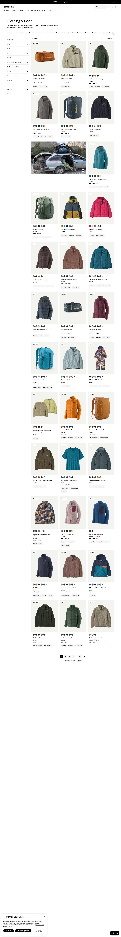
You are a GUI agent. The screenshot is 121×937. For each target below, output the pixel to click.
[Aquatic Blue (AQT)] (44, 584)
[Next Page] (85, 656)
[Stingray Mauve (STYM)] (98, 126)
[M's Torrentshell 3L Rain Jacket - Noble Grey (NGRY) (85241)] (44, 107)
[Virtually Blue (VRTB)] (62, 377)
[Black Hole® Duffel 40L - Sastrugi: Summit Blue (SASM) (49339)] (73, 308)
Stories (11, 2)
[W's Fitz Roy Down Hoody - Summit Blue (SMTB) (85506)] (44, 308)
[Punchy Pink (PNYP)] (90, 226)
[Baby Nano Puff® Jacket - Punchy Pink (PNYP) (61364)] (101, 208)
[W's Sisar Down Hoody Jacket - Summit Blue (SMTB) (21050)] (101, 459)
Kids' (27, 10)
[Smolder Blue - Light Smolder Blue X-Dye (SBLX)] (67, 477)
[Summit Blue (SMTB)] (34, 326)
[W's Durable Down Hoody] (44, 277)
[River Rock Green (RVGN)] (72, 276)
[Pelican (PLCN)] (67, 75)
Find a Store (114, 2)
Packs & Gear (35, 10)
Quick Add (72, 70)
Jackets (9, 33)
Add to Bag (44, 70)
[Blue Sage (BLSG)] (98, 176)
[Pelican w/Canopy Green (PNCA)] (62, 75)
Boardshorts (72, 33)
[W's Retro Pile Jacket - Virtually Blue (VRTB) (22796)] (73, 358)
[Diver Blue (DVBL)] (100, 377)
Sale (50, 10)
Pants (58, 33)
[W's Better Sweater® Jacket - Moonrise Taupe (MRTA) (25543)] (73, 258)
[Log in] (112, 7)
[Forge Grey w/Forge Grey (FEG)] (70, 635)
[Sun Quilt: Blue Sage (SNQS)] (39, 531)
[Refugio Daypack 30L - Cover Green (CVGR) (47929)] (44, 208)
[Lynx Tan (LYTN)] (62, 226)
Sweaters (39, 33)
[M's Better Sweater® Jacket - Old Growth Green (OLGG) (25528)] (44, 616)
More (16, 2)
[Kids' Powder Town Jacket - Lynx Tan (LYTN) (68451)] (73, 208)
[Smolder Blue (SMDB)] (36, 126)
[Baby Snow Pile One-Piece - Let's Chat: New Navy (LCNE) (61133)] (101, 358)
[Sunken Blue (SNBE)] (90, 126)
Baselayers (109, 33)
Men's (14, 10)
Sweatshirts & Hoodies (27, 33)
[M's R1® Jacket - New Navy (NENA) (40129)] (44, 566)
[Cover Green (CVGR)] (34, 226)
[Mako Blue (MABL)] (64, 226)
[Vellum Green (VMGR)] (100, 176)
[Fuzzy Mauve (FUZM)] (72, 226)
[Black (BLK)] (98, 76)
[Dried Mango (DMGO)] (36, 326)
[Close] (45, 916)
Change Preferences (38, 931)
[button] (18, 39)
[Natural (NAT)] (95, 126)
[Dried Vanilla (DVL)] (44, 635)
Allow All (9, 931)
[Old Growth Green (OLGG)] (72, 584)
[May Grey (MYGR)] (100, 326)
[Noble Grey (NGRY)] (34, 126)
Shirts (46, 33)
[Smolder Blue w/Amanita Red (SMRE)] (42, 75)
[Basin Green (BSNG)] (70, 75)
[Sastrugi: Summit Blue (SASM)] (62, 126)
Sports (44, 10)
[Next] (113, 33)
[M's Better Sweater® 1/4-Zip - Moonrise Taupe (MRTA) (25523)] (73, 566)
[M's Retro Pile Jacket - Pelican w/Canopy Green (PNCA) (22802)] (73, 57)
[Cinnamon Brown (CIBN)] (34, 75)
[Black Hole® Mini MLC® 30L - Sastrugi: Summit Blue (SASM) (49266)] (73, 107)
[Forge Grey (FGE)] (67, 427)
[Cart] (115, 7)
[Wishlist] (108, 7)
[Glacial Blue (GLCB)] (90, 176)
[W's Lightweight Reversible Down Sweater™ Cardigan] (44, 427)
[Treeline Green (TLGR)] (90, 76)
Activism (6, 2)
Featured (7, 10)
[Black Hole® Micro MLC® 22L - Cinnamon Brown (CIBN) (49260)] (101, 408)
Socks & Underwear (83, 33)
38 (80, 657)
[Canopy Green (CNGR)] (100, 276)
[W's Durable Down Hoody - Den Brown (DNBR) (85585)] (44, 258)
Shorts (64, 33)
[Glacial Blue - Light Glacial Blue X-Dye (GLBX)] (62, 477)
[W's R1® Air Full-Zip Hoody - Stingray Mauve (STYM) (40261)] (73, 512)
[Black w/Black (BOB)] (36, 75)
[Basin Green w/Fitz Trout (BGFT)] (39, 75)
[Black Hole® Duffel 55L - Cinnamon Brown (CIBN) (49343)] (44, 57)
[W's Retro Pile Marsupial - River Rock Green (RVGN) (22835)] (101, 616)
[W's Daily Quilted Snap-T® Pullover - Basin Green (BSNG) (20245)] (44, 459)
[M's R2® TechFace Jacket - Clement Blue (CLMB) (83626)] (101, 512)
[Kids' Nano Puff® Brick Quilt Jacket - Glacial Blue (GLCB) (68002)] (101, 258)
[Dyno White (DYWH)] (70, 477)
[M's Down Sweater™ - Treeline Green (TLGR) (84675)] (73, 616)
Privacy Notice (40, 924)
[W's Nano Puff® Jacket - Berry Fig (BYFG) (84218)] (101, 308)
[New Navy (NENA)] (72, 75)
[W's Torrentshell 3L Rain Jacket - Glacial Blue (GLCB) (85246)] (101, 158)
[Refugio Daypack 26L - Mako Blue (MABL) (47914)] (44, 358)
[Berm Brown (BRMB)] (93, 126)
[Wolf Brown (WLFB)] (39, 477)
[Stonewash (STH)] (70, 584)
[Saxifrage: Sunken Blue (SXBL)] (36, 531)
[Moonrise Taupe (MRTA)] (62, 276)
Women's (21, 10)
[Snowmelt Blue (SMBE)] (100, 584)
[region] (24, 925)
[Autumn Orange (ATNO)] (95, 76)
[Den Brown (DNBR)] (34, 276)
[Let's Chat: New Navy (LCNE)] (90, 377)
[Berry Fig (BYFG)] (44, 326)
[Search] (100, 7)
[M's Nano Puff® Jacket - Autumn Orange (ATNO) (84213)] (73, 408)
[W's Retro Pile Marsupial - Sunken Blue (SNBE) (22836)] (101, 107)
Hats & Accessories (98, 33)
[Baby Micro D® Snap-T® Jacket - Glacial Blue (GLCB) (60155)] (101, 566)
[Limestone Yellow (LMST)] (44, 126)
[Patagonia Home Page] (9, 7)
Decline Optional (23, 931)
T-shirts (52, 33)
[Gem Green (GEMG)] (42, 126)
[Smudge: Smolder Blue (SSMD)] (34, 531)
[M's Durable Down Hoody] (100, 76)
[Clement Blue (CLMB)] (90, 531)
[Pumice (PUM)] (39, 326)
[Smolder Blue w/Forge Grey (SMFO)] (67, 126)
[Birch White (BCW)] (44, 75)
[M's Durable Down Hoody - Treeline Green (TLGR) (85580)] (101, 57)
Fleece (16, 33)
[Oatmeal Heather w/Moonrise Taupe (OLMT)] (44, 531)
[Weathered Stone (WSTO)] (70, 126)
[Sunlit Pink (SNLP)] (93, 226)
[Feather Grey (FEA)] (64, 477)
